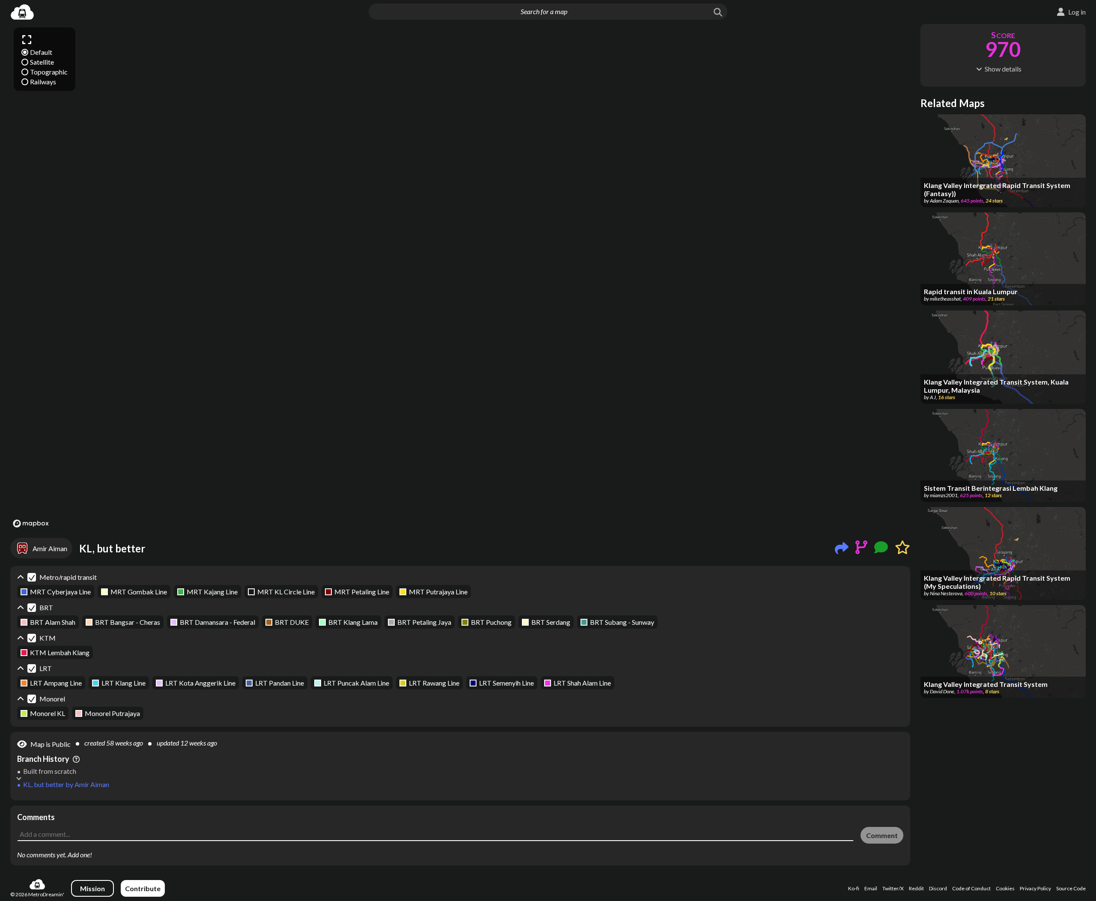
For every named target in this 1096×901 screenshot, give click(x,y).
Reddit (916, 888)
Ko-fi (853, 888)
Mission (92, 888)
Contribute (143, 888)
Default (41, 52)
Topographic (49, 72)
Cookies (1005, 888)
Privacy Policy (1035, 888)
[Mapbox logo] (31, 523)
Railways (43, 82)
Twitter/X (893, 888)
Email (870, 888)
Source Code (1071, 888)
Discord (938, 888)
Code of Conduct (971, 888)
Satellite (42, 62)
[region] (460, 277)
